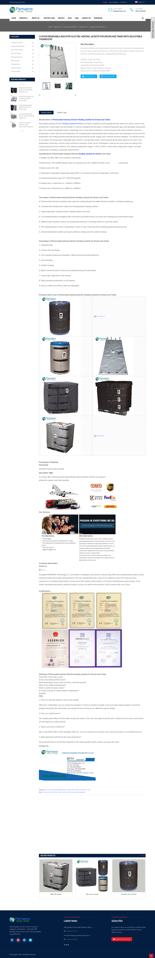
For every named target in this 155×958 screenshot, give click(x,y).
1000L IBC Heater (56, 894)
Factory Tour (49, 18)
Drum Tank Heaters (69, 27)
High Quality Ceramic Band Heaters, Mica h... (78, 927)
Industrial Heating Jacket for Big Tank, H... (77, 935)
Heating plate (15, 64)
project (61, 18)
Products (23, 18)
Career (105, 2)
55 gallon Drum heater (129, 894)
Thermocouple (15, 71)
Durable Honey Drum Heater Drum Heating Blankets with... (25, 90)
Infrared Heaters (16, 68)
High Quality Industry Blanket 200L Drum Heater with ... (25, 107)
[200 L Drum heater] (92, 875)
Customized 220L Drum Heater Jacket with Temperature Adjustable (64, 792)
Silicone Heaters (16, 53)
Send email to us (90, 76)
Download (98, 18)
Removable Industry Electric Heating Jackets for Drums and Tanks (81, 120)
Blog (70, 18)
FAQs (77, 18)
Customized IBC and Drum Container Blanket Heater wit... (26, 116)
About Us (35, 18)
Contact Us (123, 2)
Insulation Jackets (16, 43)
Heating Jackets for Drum (72, 124)
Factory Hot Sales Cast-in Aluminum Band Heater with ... (26, 98)
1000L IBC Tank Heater (97, 27)
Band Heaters (15, 60)
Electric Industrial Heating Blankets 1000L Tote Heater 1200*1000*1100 (67, 790)
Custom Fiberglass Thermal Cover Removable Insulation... (26, 125)
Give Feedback (114, 2)
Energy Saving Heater (18, 46)
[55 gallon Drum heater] (128, 875)
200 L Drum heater (92, 894)
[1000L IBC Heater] (55, 875)
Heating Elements (16, 57)
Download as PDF (109, 76)
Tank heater (83, 27)
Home (14, 18)
